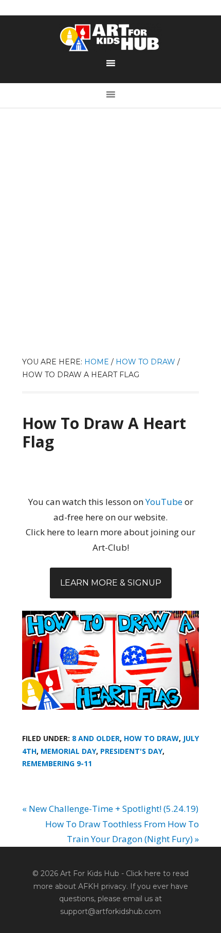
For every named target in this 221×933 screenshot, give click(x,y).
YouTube (163, 502)
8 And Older (96, 738)
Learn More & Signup (110, 583)
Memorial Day (68, 751)
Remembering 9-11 (57, 763)
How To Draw (151, 738)
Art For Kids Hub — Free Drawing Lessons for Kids (110, 37)
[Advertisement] (110, 240)
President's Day (131, 751)
